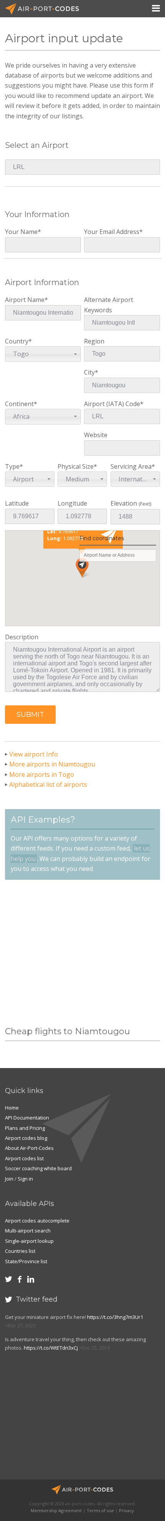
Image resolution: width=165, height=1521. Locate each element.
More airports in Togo (41, 774)
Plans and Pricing (25, 1128)
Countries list (20, 1250)
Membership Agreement (56, 1510)
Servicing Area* (134, 472)
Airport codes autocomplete (37, 1220)
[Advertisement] (82, 953)
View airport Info (33, 754)
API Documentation (27, 1117)
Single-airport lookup (29, 1240)
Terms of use (100, 1510)
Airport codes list (24, 1158)
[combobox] (43, 354)
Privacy (126, 1510)
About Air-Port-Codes (29, 1147)
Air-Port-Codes (45, 9)
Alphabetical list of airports (48, 784)
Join (9, 1178)
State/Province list (26, 1261)
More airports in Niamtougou (52, 764)
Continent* (21, 410)
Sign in (25, 1178)
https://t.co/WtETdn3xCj (51, 1347)
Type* (19, 472)
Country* (18, 347)
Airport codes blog (26, 1138)
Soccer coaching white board (38, 1168)
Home (12, 1107)
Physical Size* (77, 472)
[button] (30, 714)
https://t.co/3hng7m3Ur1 (115, 1317)
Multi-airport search (28, 1230)
